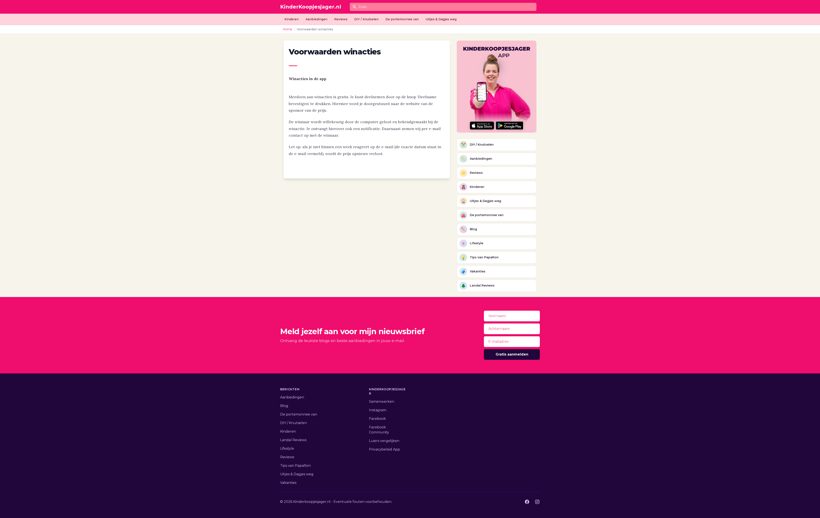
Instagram (377, 410)
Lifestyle (287, 448)
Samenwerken (381, 401)
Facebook (377, 419)
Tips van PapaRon (295, 466)
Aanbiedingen (316, 19)
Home (287, 29)
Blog (284, 406)
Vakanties (288, 483)
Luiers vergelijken (384, 441)
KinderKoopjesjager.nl (310, 7)
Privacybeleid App (384, 449)
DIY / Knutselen (366, 19)
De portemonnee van (402, 19)
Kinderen (291, 19)
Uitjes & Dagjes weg (441, 19)
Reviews (340, 19)
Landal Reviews (293, 440)
